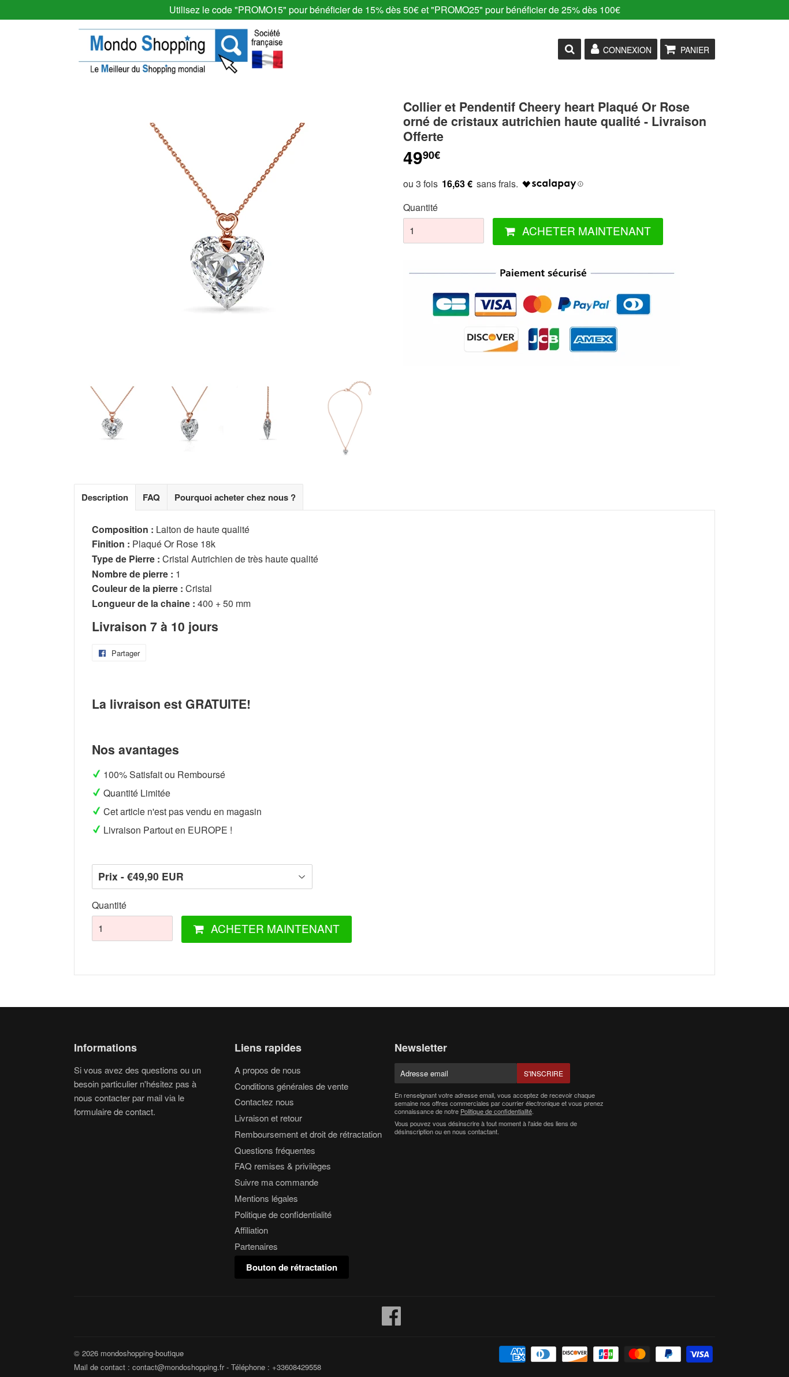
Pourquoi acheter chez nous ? (235, 497)
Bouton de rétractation (291, 1267)
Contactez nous (264, 1101)
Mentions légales (266, 1198)
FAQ (151, 497)
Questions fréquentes (275, 1150)
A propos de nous (268, 1070)
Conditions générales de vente (291, 1086)
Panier (694, 49)
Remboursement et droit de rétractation (308, 1134)
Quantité (420, 207)
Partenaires (256, 1246)
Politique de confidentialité (283, 1214)
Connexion (627, 49)
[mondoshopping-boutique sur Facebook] (391, 1321)
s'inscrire (543, 1073)
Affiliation (251, 1230)
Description (104, 497)
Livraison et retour (268, 1118)
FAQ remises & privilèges (283, 1166)
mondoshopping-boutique (142, 1353)
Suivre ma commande (276, 1182)
